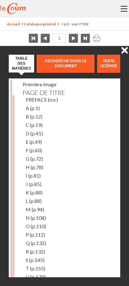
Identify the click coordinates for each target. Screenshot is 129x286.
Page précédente (45, 38)
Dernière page (85, 38)
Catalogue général (40, 24)
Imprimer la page (96, 38)
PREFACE (42, 100)
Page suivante (73, 38)
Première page (33, 38)
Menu (124, 9)
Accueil (13, 24)
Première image (39, 84)
